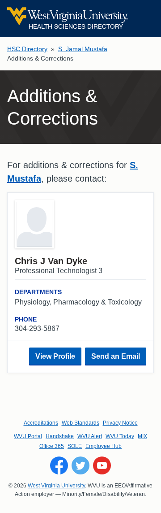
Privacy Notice (120, 423)
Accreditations (41, 423)
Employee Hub (103, 446)
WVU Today (120, 436)
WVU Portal (28, 436)
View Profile (55, 356)
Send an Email (115, 356)
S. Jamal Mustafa (82, 48)
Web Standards (80, 423)
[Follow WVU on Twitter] (80, 465)
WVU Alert (89, 436)
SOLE (75, 446)
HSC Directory (27, 48)
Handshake (60, 436)
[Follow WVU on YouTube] (102, 465)
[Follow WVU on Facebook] (59, 465)
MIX (142, 436)
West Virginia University (56, 486)
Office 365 (51, 446)
